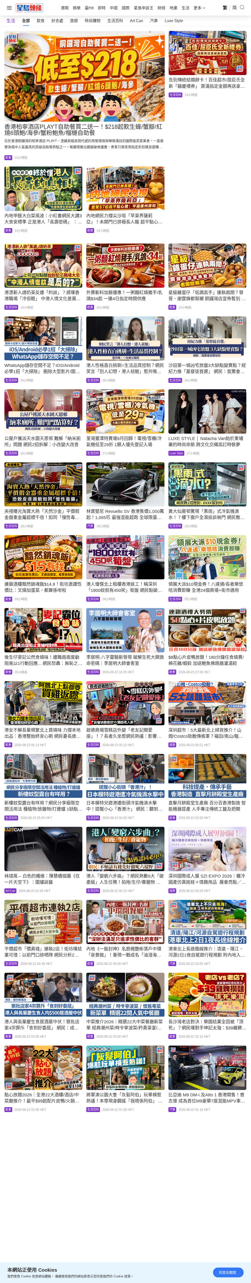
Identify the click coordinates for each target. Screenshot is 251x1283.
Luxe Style (174, 21)
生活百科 (115, 21)
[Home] (29, 7)
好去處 (57, 21)
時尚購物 (92, 21)
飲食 (41, 21)
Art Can (136, 21)
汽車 (154, 21)
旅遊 (74, 21)
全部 (26, 21)
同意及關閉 (227, 1272)
